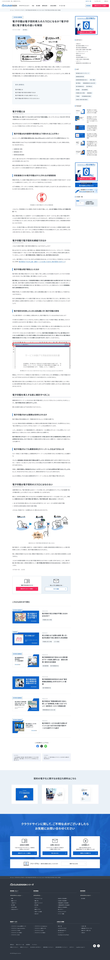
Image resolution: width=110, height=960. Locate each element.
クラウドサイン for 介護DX (16, 932)
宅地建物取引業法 (86, 96)
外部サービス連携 (38, 911)
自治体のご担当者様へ (62, 898)
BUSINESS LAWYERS (35, 947)
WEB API (36, 913)
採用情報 (28, 944)
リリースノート (61, 932)
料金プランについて (38, 902)
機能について (14, 900)
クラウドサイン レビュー (15, 895)
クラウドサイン (36, 895)
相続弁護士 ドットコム (47, 947)
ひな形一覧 (83, 926)
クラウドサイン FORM (15, 930)
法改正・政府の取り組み (82, 99)
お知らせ (106, 1)
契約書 (77, 89)
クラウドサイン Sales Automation (18, 928)
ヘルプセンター (97, 1)
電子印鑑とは (19, 89)
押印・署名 (92, 79)
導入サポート (60, 909)
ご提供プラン (13, 902)
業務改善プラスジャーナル (86, 928)
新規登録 (88, 5)
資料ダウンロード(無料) (24, 853)
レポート (78, 61)
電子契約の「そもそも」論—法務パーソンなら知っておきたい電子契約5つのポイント (42, 261)
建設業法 (89, 93)
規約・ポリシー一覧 (20, 944)
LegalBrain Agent (80, 947)
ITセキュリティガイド (62, 911)
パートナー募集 (61, 913)
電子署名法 (89, 86)
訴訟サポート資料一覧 (85, 930)
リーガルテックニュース (82, 51)
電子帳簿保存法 (80, 86)
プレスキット (34, 944)
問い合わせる (55, 853)
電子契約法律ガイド (62, 930)
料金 (33, 5)
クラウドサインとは (38, 898)
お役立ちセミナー (14, 909)
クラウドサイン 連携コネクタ (40, 928)
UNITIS (71, 947)
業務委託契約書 (80, 76)
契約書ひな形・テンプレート (82, 73)
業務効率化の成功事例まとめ (83, 63)
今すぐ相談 (56, 589)
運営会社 (12, 944)
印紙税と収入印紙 (80, 93)
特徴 (12, 898)
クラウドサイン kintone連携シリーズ (18, 926)
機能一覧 (36, 900)
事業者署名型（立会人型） (89, 83)
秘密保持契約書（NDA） (81, 79)
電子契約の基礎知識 (18, 17)
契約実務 (15, 632)
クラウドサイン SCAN (39, 930)
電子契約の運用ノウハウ (82, 45)
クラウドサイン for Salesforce (41, 926)
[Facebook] (37, 746)
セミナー (36, 907)
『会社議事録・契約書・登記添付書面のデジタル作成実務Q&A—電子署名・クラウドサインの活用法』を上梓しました (26, 758)
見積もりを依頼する (85, 853)
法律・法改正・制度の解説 (82, 59)
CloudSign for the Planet (63, 934)
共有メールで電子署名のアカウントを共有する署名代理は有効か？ (56, 757)
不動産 (77, 96)
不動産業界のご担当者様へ (63, 902)
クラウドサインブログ (62, 928)
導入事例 (38, 5)
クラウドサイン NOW (15, 934)
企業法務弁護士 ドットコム (60, 947)
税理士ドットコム (23, 947)
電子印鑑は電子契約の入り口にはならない (27, 98)
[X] (41, 746)
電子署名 (25, 29)
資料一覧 (60, 926)
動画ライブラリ (37, 909)
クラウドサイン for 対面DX (40, 932)
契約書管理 (84, 89)
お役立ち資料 (14, 907)
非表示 (21, 84)
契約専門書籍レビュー (81, 57)
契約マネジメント (80, 53)
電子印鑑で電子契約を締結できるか (25, 92)
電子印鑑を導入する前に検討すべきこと (26, 95)
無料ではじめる (74, 863)
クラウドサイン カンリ (85, 895)
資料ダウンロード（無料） (100, 5)
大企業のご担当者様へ (62, 900)
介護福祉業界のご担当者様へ (64, 905)
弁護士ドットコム (13, 947)
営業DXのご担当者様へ (62, 907)
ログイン (87, 1)
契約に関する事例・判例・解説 (83, 49)
